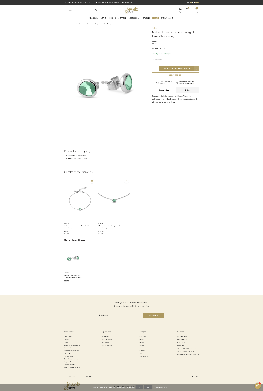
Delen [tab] (187, 90)
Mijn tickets (105, 342)
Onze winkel (68, 336)
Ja (139, 387)
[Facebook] (192, 376)
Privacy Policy (68, 356)
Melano (154, 28)
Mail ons (88, 376)
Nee (148, 387)
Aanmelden (154, 315)
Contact (66, 339)
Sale (156, 18)
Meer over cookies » (162, 387)
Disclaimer (67, 353)
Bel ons (72, 376)
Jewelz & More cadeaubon (72, 367)
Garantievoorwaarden (71, 359)
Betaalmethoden (69, 348)
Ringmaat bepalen (70, 362)
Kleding (112, 18)
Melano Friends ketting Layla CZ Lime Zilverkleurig (111, 227)
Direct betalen (175, 75)
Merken (104, 18)
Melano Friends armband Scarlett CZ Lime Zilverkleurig (79, 227)
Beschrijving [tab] (164, 90)
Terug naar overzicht (70, 24)
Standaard (157, 59)
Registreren (105, 336)
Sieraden (122, 18)
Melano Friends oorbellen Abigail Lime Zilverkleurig (73, 276)
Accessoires (134, 18)
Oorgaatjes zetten (69, 364)
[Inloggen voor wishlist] (196, 68)
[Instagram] (197, 376)
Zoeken (96, 10)
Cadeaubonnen (167, 18)
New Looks (93, 18)
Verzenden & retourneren (72, 345)
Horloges (146, 18)
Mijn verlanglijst (107, 345)
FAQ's (66, 342)
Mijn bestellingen (107, 339)
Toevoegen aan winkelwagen (176, 69)
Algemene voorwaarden (72, 350)
